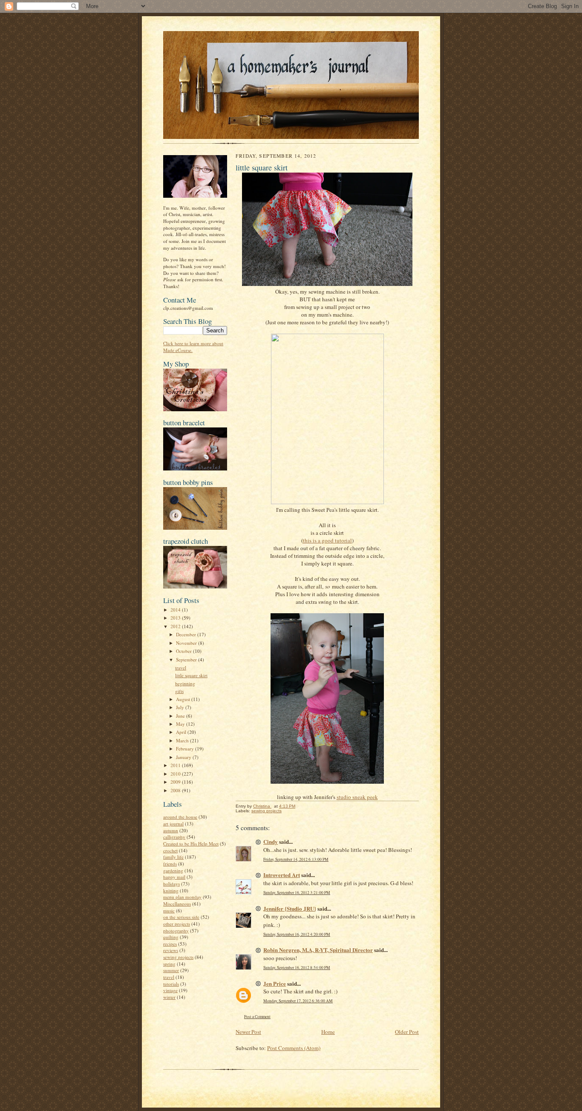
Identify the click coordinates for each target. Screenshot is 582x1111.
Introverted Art (281, 875)
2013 (176, 618)
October (184, 651)
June (181, 716)
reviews (170, 950)
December (186, 634)
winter (169, 997)
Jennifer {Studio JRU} (289, 908)
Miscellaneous (177, 903)
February (185, 748)
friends (170, 863)
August (183, 699)
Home (328, 1032)
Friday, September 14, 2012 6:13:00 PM (295, 859)
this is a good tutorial (327, 540)
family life (173, 857)
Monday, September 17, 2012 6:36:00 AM (298, 1001)
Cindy (270, 841)
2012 (176, 626)
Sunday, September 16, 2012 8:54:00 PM (296, 967)
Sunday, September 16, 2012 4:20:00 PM (296, 934)
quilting (171, 937)
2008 (176, 790)
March (183, 740)
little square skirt (191, 675)
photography (176, 930)
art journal (173, 823)
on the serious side (181, 917)
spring (169, 964)
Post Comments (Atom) (293, 1048)
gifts (179, 691)
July (180, 707)
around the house (180, 817)
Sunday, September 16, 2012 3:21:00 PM (296, 892)
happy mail (174, 877)
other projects (176, 924)
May (181, 724)
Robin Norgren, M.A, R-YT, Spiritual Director (318, 950)
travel (180, 667)
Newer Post (248, 1032)
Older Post (407, 1032)
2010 (176, 773)
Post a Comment (257, 1016)
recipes (170, 944)
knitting (171, 890)
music (169, 910)
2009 (176, 782)
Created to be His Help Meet (191, 843)
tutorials (171, 984)
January (184, 757)
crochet (170, 850)
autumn (170, 830)
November (187, 643)
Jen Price (274, 983)
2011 (176, 765)
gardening (173, 870)
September (187, 659)
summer (171, 970)
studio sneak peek (357, 797)
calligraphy (174, 837)
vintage (170, 990)
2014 (176, 609)
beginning (185, 683)
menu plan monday (182, 897)
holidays (171, 883)
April (181, 732)
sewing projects (178, 957)
